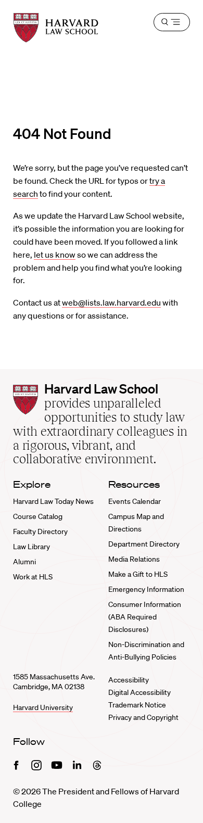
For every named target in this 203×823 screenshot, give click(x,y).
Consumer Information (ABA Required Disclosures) (144, 617)
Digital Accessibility (139, 692)
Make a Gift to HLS (138, 574)
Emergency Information (146, 589)
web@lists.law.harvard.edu (111, 302)
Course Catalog (37, 516)
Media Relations (134, 559)
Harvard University (43, 707)
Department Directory (144, 544)
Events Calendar (134, 501)
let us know (54, 254)
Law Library (31, 546)
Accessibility (128, 680)
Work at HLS (33, 576)
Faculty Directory (40, 531)
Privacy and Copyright (143, 717)
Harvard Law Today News (53, 501)
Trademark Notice (137, 705)
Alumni (24, 561)
